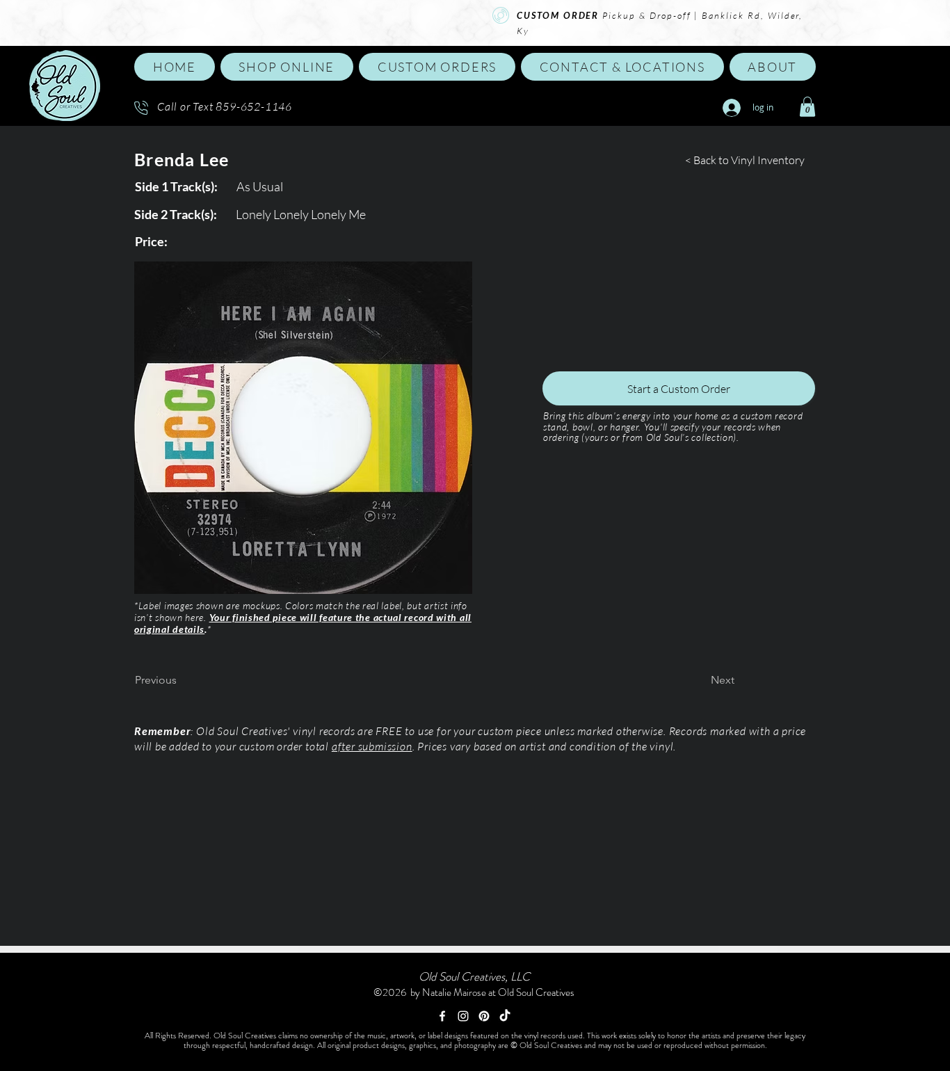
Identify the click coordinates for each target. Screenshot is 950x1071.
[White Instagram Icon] (463, 1016)
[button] (286, 67)
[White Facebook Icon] (442, 1016)
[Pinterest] (484, 1016)
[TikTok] (505, 1016)
